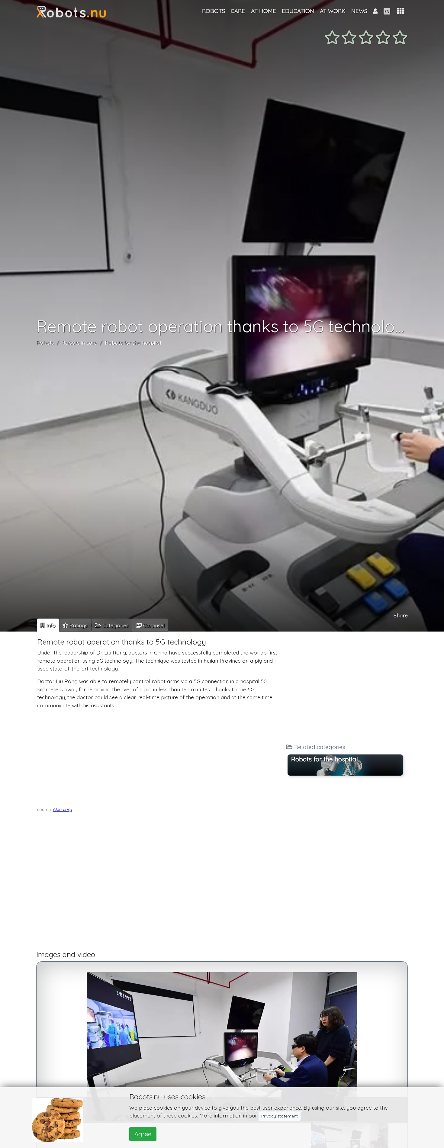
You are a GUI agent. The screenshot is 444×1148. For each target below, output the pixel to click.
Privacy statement (279, 1116)
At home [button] (263, 10)
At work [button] (333, 10)
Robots (45, 342)
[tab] (48, 625)
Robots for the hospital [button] (324, 759)
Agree (142, 1134)
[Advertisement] (159, 756)
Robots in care (79, 342)
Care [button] (238, 10)
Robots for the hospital (133, 342)
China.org (62, 809)
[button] (400, 11)
